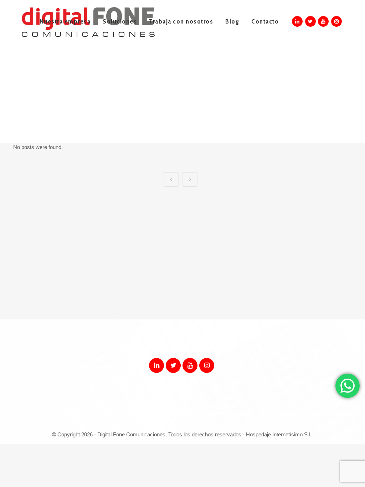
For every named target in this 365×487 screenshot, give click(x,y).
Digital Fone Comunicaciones (131, 434)
